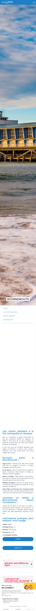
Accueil (11, 2)
